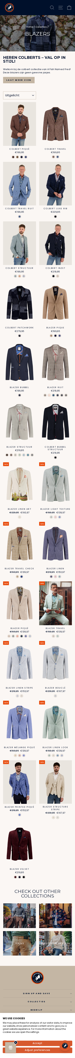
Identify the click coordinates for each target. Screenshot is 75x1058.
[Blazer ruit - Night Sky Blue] (57, 395)
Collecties (41, 27)
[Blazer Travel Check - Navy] (21, 576)
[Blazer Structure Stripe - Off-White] (57, 817)
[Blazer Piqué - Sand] (9, 636)
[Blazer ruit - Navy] (53, 395)
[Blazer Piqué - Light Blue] (30, 636)
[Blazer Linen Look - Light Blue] (61, 755)
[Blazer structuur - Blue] (23, 455)
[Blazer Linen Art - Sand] (19, 517)
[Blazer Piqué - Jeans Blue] (25, 636)
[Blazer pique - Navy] (55, 335)
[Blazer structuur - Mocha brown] (11, 455)
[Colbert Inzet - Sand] (57, 276)
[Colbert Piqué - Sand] (17, 157)
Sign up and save (36, 993)
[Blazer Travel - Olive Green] (57, 636)
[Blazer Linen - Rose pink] (55, 576)
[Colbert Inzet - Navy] (53, 276)
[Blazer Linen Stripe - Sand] (21, 696)
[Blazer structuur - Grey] (32, 455)
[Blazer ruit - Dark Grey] (61, 395)
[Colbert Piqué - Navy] (21, 157)
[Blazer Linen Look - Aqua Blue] (57, 755)
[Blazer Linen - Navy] (51, 576)
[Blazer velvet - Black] (23, 877)
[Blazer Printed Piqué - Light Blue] (19, 814)
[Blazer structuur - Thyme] (19, 455)
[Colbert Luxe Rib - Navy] (55, 216)
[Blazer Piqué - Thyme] (13, 636)
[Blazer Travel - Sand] (53, 636)
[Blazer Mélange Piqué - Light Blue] (23, 755)
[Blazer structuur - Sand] (15, 455)
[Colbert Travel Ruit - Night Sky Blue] (19, 216)
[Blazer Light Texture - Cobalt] (59, 517)
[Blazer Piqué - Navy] (21, 636)
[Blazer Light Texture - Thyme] (51, 517)
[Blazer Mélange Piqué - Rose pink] (19, 755)
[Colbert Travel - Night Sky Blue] (57, 156)
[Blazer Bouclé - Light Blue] (55, 696)
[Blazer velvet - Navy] (19, 877)
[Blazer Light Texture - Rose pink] (55, 517)
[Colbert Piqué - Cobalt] (25, 157)
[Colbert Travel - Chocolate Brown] (53, 156)
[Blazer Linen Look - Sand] (53, 755)
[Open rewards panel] (10, 1047)
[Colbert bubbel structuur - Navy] (55, 457)
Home (29, 27)
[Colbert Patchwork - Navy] (19, 335)
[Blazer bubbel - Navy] (19, 395)
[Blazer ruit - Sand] (45, 395)
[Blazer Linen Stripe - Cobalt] (17, 696)
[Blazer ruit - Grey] (66, 395)
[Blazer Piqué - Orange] (17, 636)
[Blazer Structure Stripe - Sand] (53, 817)
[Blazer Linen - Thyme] (59, 576)
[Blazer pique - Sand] (51, 335)
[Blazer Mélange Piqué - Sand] (15, 755)
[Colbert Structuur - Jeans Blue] (23, 276)
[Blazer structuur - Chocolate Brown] (7, 455)
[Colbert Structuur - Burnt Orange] (19, 276)
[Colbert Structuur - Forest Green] (15, 276)
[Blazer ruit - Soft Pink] (49, 395)
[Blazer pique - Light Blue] (59, 335)
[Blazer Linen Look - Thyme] (49, 755)
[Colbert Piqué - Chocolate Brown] (13, 157)
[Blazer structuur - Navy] (28, 455)
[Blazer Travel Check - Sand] (17, 576)
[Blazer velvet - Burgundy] (15, 877)
